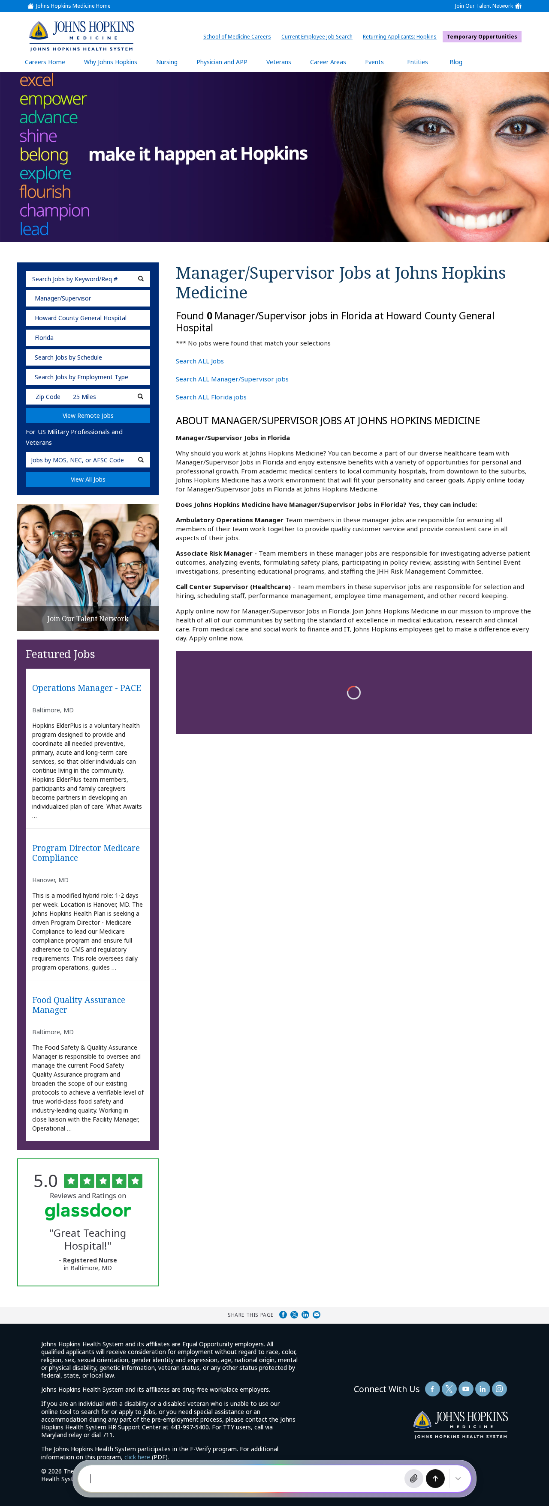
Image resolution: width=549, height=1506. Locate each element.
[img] (81, 36)
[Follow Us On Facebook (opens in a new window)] (432, 1389)
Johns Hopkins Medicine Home (73, 6)
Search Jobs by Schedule (68, 357)
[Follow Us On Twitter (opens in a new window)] (449, 1389)
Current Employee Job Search (319, 36)
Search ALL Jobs (200, 361)
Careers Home (45, 62)
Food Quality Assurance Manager (78, 1005)
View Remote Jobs (88, 415)
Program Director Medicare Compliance (86, 853)
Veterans (278, 62)
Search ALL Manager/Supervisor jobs (232, 379)
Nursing (171, 64)
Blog (455, 62)
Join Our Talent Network (484, 6)
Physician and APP (226, 64)
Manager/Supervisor (63, 298)
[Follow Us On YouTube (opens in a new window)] (466, 1389)
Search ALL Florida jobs (211, 397)
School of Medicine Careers (239, 36)
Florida (44, 337)
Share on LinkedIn (305, 1314)
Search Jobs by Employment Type (81, 377)
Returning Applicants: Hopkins (402, 36)
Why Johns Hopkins (110, 62)
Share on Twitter (294, 1314)
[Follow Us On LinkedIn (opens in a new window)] (482, 1389)
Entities (424, 64)
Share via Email (316, 1314)
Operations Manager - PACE (86, 688)
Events (374, 62)
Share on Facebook (283, 1314)
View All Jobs (88, 479)
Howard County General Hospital (81, 318)
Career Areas (328, 62)
